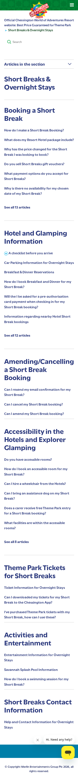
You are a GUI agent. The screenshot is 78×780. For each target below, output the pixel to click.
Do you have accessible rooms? (28, 460)
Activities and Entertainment (27, 639)
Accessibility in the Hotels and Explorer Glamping (35, 439)
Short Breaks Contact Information (38, 706)
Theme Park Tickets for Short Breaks (34, 572)
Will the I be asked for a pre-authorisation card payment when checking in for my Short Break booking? (36, 302)
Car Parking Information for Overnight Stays (39, 263)
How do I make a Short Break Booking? (34, 130)
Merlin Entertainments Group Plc (42, 766)
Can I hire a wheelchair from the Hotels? (35, 484)
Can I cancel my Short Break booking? (33, 404)
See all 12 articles (17, 335)
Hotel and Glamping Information (35, 237)
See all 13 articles (17, 207)
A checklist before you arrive (31, 253)
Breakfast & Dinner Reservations (29, 272)
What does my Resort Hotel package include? (39, 140)
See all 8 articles (16, 542)
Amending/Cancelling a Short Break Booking (39, 369)
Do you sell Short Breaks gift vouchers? (34, 164)
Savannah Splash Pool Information (31, 670)
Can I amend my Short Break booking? (34, 414)
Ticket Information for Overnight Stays (34, 588)
